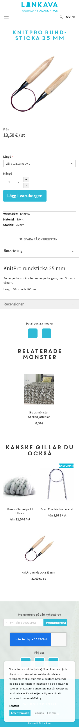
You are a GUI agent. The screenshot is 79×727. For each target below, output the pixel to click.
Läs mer (51, 712)
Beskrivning (13, 250)
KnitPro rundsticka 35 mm (38, 572)
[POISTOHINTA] (57, 504)
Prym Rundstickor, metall (57, 509)
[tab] (39, 251)
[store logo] (40, 7)
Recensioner (14, 304)
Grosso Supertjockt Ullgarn (20, 511)
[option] (39, 401)
